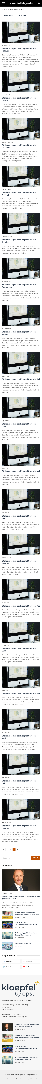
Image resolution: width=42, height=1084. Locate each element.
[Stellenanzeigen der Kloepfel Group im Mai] (21, 455)
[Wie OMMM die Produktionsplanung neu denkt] (7, 925)
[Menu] (3, 3)
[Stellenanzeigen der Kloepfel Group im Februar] (21, 32)
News (8, 1079)
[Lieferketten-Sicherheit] (7, 946)
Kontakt (15, 1079)
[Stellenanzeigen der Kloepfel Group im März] (21, 499)
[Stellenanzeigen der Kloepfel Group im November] (21, 176)
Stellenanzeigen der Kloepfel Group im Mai (21, 471)
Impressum (23, 1079)
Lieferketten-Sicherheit (23, 943)
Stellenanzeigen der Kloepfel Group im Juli (21, 379)
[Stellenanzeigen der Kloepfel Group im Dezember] (21, 129)
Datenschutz (33, 1079)
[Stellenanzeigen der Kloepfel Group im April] (21, 719)
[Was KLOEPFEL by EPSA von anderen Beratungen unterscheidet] (7, 915)
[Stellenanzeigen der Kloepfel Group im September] (21, 268)
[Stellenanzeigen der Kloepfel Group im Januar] (21, 81)
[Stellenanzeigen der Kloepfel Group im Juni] (21, 407)
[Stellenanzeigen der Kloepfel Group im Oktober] (21, 223)
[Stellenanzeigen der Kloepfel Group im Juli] (21, 363)
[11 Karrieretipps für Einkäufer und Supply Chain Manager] (7, 935)
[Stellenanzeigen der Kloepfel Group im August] (21, 315)
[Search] (39, 3)
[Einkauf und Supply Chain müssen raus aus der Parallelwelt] (21, 880)
